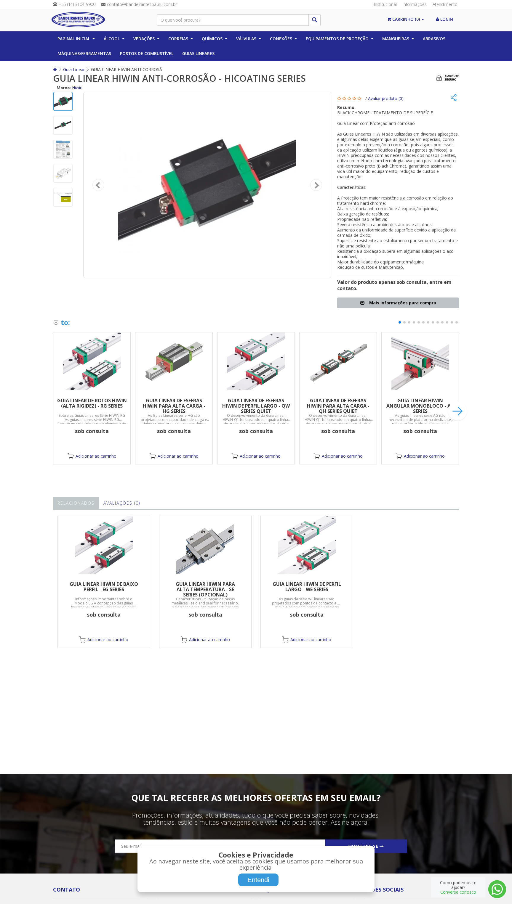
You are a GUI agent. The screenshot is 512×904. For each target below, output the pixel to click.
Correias (178, 38)
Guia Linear (74, 69)
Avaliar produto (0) (386, 98)
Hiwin (77, 87)
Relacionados (76, 503)
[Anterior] (98, 185)
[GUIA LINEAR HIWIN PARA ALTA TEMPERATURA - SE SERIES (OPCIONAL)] (205, 545)
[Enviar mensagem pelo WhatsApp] (497, 889)
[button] (400, 322)
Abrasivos (434, 38)
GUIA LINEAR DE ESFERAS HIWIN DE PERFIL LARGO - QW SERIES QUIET (256, 405)
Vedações (144, 38)
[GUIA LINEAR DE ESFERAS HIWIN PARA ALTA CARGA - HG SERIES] (173, 361)
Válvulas (246, 38)
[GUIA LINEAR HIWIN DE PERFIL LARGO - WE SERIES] (307, 545)
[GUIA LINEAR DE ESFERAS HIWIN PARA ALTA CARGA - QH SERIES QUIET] (338, 361)
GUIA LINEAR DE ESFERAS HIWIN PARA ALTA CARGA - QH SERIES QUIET (338, 405)
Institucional (385, 4)
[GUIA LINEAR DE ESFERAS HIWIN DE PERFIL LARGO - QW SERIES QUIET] (256, 361)
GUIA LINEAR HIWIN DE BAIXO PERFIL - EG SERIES (104, 587)
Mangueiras (395, 38)
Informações (415, 4)
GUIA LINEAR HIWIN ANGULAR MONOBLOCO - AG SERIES (420, 405)
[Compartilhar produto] (453, 98)
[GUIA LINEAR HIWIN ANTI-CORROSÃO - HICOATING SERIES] (207, 185)
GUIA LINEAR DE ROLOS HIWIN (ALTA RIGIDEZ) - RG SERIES (92, 403)
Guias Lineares (198, 53)
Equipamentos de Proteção (337, 38)
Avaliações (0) (121, 503)
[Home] (55, 69)
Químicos (212, 38)
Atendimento (445, 4)
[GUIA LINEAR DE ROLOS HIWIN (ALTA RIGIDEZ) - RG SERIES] (91, 361)
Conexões (281, 38)
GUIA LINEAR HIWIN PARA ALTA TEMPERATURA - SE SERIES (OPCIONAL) (205, 589)
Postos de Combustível (146, 53)
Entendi (258, 880)
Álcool (112, 38)
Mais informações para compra (401, 302)
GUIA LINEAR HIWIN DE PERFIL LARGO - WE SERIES (307, 587)
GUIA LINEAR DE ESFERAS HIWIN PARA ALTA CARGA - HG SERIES (174, 405)
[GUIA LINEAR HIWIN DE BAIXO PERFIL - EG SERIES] (104, 545)
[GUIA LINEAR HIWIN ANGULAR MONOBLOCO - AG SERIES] (420, 361)
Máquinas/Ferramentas (84, 53)
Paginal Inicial (73, 38)
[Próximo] (316, 185)
